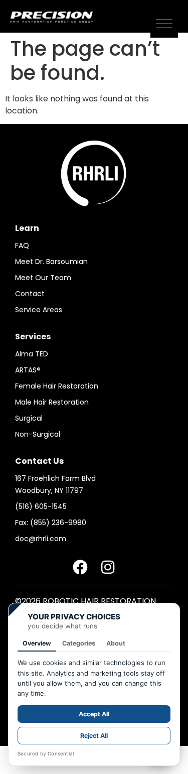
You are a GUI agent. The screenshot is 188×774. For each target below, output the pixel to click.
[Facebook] (80, 567)
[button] (164, 24)
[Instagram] (107, 567)
